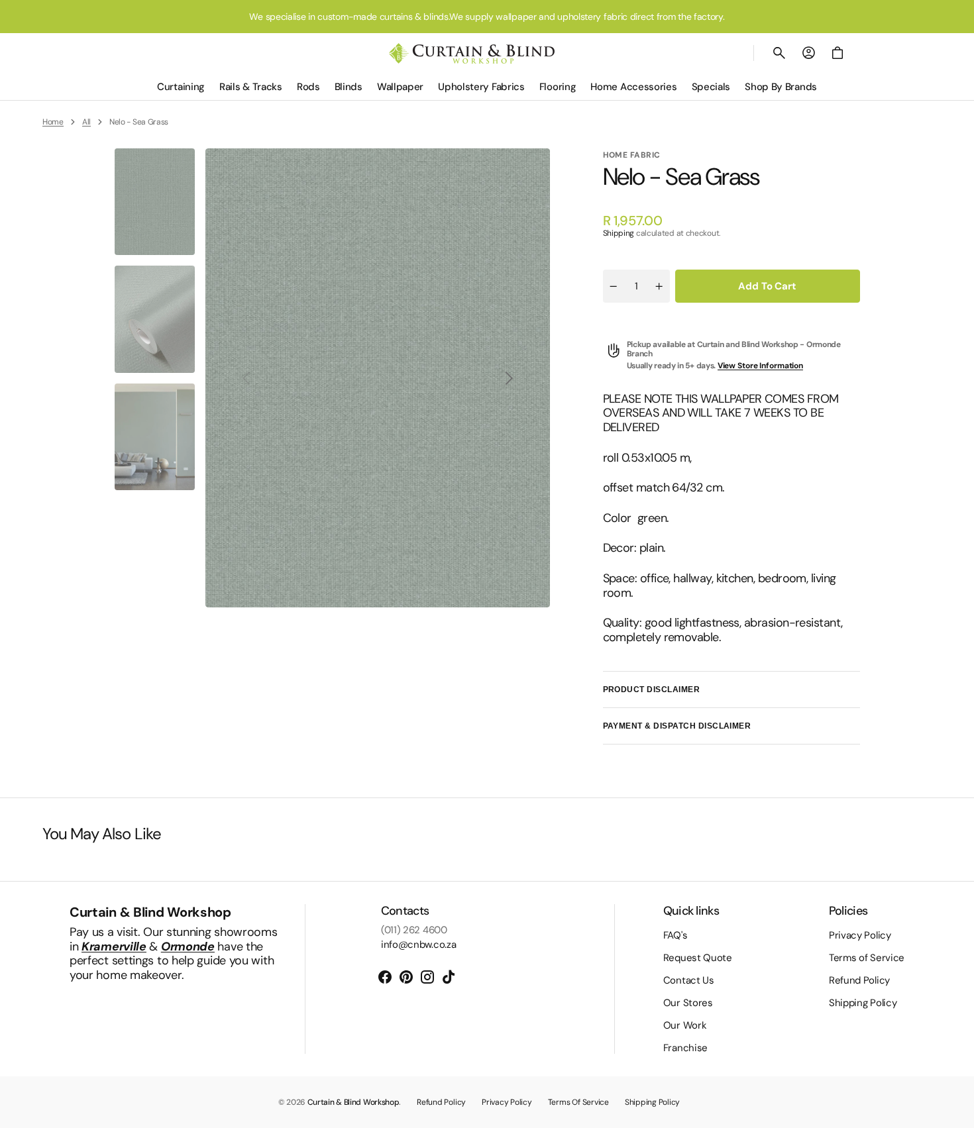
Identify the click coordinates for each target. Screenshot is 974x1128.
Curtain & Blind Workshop (353, 1102)
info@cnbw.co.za (419, 944)
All (86, 122)
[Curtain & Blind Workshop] (472, 53)
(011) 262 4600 (414, 930)
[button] (779, 53)
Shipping (619, 233)
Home (53, 122)
